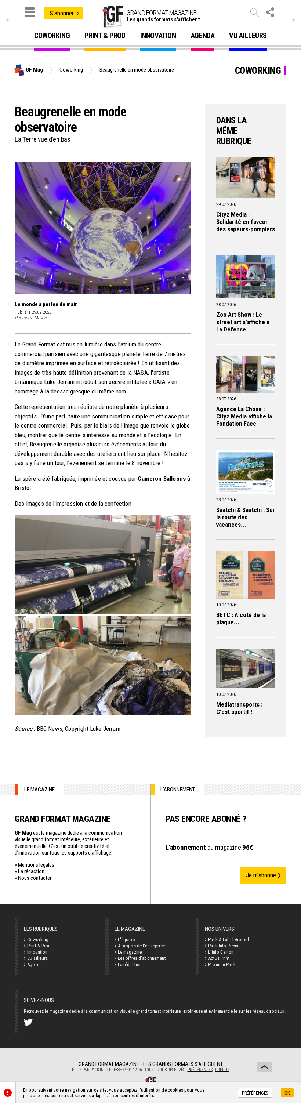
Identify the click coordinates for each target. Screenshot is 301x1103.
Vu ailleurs (248, 36)
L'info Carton (220, 952)
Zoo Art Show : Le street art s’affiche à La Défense (242, 322)
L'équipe (126, 939)
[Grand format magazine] (112, 15)
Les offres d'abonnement (142, 958)
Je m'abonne (261, 875)
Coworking (52, 36)
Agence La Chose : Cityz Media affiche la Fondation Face (244, 416)
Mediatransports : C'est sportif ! (239, 708)
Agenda (203, 36)
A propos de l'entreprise (141, 945)
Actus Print (218, 958)
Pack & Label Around (228, 939)
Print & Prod (104, 36)
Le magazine (130, 952)
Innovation (158, 36)
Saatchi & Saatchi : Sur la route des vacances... (245, 517)
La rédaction (31, 871)
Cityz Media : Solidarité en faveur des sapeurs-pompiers (245, 222)
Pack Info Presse (224, 945)
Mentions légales (36, 864)
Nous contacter (34, 878)
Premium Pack (222, 964)
